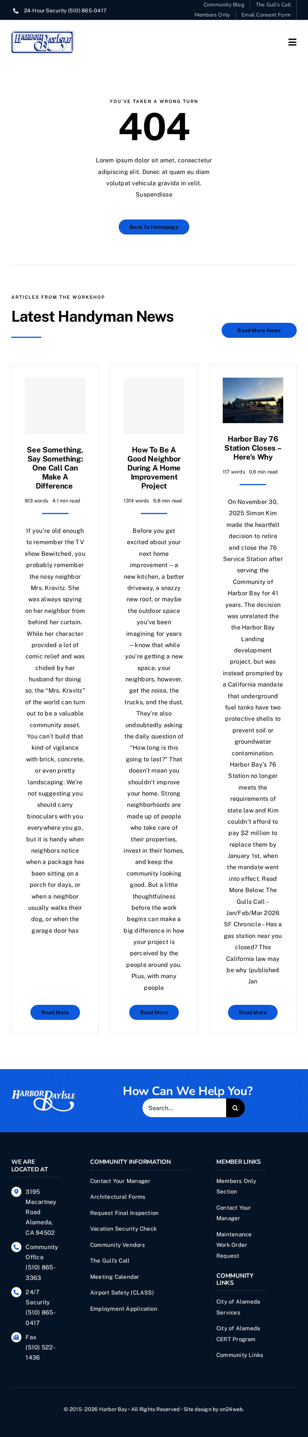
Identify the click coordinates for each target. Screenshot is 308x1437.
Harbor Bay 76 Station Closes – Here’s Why (252, 447)
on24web (231, 1409)
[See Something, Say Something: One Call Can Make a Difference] (55, 406)
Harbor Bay (113, 1409)
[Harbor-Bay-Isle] (43, 1092)
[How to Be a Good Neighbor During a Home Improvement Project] (154, 406)
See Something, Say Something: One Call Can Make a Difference (55, 467)
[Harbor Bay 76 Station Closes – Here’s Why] (253, 383)
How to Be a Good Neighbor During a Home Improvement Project (154, 467)
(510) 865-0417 (87, 11)
